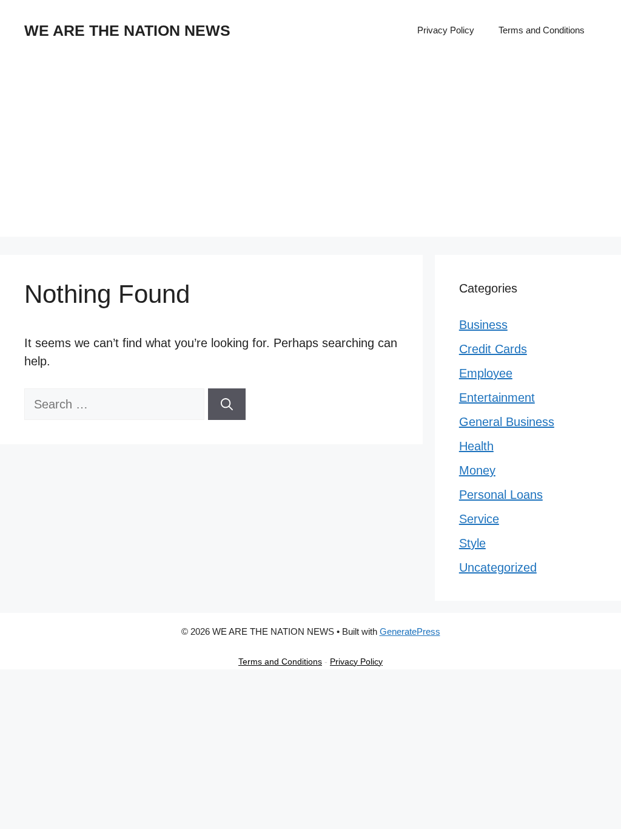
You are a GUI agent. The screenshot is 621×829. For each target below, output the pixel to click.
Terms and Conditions (541, 30)
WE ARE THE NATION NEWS (127, 30)
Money (477, 470)
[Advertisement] (310, 152)
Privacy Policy (445, 30)
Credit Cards (493, 349)
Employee (485, 373)
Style (472, 543)
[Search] (227, 404)
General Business (506, 421)
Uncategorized (498, 567)
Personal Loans (501, 494)
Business (483, 324)
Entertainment (497, 397)
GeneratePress (410, 631)
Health (476, 446)
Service (479, 519)
